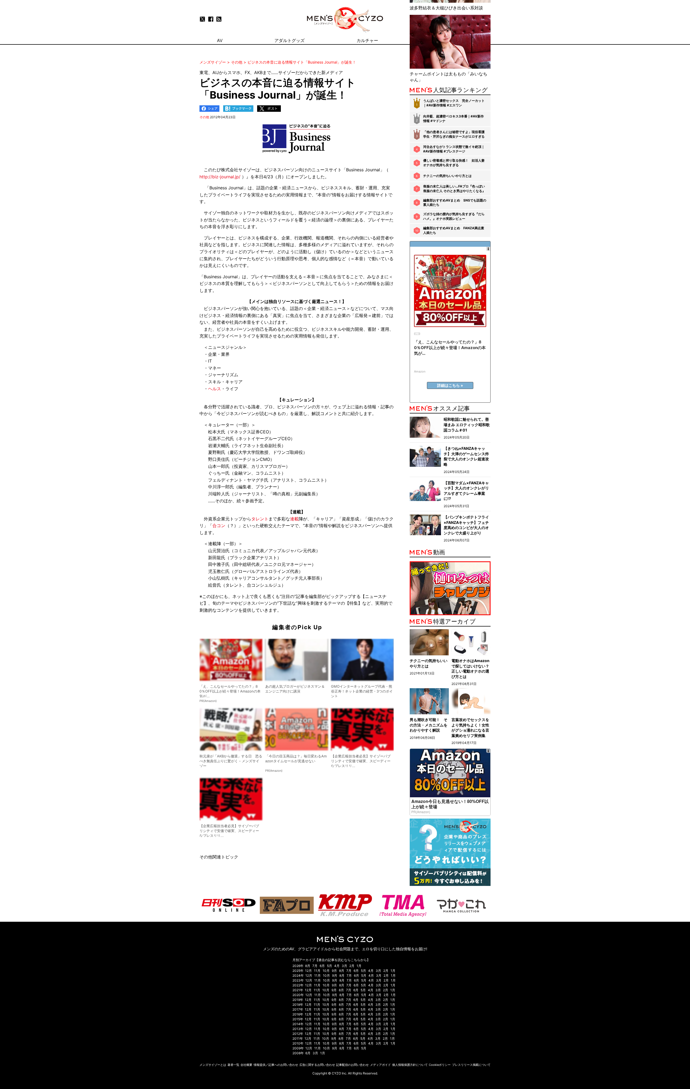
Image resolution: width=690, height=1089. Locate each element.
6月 (322, 966)
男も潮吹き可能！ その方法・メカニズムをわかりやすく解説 (428, 724)
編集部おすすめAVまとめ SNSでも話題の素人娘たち (454, 202)
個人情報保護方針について (410, 1065)
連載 (294, 518)
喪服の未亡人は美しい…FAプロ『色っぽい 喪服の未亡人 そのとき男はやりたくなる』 (454, 188)
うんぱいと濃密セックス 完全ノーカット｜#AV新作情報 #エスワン (454, 103)
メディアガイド (380, 1065)
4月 (337, 966)
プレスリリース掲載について (471, 1065)
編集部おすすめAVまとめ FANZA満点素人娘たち (453, 230)
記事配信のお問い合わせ (352, 1065)
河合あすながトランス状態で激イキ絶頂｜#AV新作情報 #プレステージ (454, 149)
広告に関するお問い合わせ (317, 1065)
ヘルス (214, 388)
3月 (344, 966)
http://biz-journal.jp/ (219, 176)
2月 (351, 966)
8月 (307, 966)
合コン (218, 525)
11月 (317, 971)
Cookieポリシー (440, 1065)
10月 (326, 971)
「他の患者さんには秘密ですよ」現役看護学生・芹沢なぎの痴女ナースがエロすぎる (454, 134)
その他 (204, 117)
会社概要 (246, 1065)
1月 (359, 966)
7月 (315, 966)
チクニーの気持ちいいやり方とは (447, 176)
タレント (259, 518)
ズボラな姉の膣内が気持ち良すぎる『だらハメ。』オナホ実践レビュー (454, 216)
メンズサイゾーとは (212, 1065)
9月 (334, 971)
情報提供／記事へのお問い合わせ (276, 1065)
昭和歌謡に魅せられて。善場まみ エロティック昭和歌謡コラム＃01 (467, 424)
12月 (308, 971)
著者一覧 (233, 1065)
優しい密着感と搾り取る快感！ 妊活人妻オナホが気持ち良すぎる (454, 162)
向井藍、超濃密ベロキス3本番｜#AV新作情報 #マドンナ (453, 118)
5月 (329, 966)
